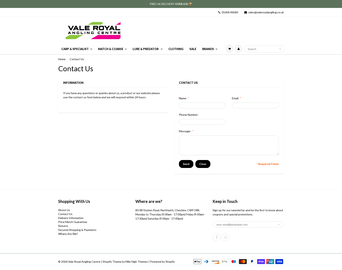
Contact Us (65, 214)
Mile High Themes (136, 261)
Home (62, 59)
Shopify (107, 261)
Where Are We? (68, 233)
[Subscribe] (278, 224)
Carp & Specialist (75, 49)
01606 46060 (230, 12)
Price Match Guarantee (72, 222)
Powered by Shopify (162, 261)
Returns (63, 226)
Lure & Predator (146, 49)
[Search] (280, 49)
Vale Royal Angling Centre (84, 261)
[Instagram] (225, 237)
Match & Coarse (110, 49)
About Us (64, 210)
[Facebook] (216, 237)
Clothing (175, 49)
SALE (192, 49)
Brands (208, 49)
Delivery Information (71, 218)
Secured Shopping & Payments (77, 229)
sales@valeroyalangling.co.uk (266, 12)
